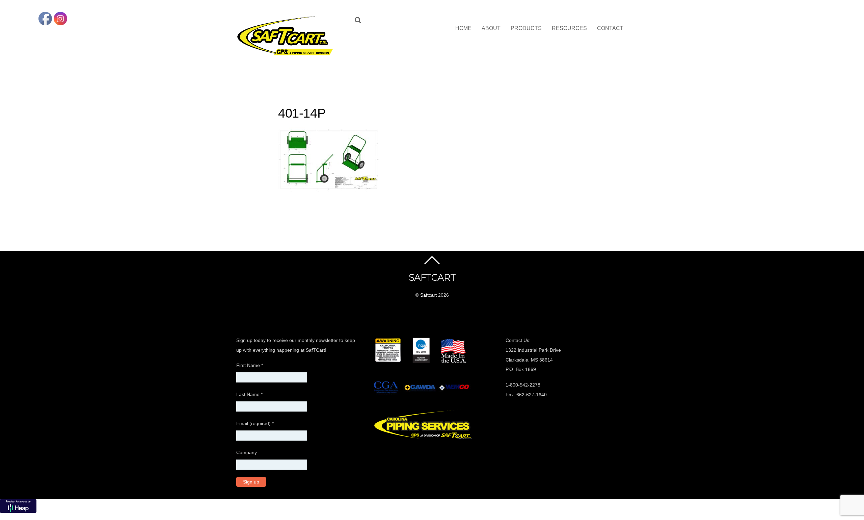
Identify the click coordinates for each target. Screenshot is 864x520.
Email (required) (255, 423)
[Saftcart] (287, 54)
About (491, 28)
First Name (249, 365)
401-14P (301, 113)
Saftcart (428, 295)
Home (463, 28)
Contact (610, 28)
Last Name (249, 394)
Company (246, 452)
